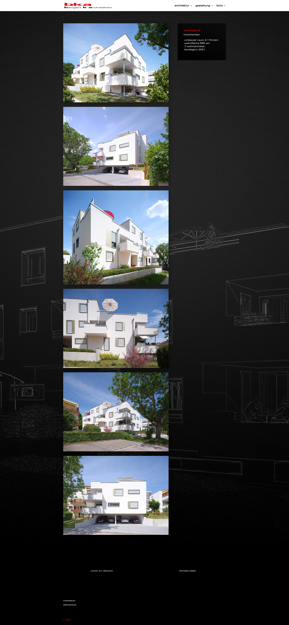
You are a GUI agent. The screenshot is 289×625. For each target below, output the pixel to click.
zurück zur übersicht (102, 571)
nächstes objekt (187, 571)
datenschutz (69, 605)
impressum (69, 600)
